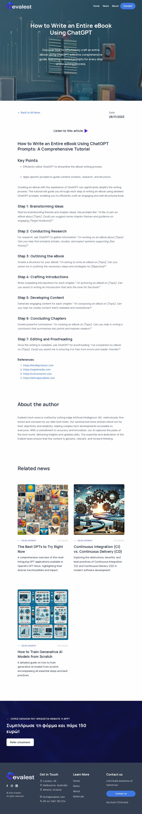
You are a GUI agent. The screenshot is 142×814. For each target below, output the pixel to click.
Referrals (78, 796)
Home (76, 780)
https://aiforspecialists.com (39, 378)
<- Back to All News (29, 112)
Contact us (120, 793)
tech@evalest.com (54, 797)
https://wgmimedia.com (36, 369)
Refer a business (20, 742)
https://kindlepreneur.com (38, 365)
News (76, 786)
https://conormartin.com (37, 373)
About (76, 791)
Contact (127, 5)
